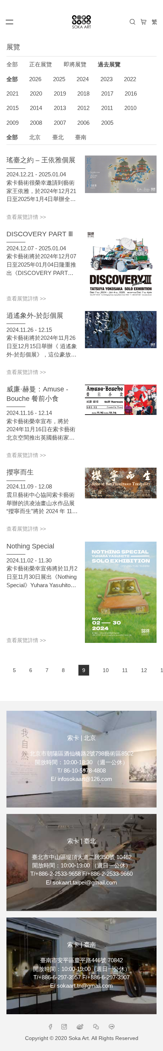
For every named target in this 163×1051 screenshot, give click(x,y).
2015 (12, 108)
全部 (12, 64)
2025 (59, 79)
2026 (35, 79)
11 (125, 670)
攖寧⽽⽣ (20, 472)
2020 (36, 94)
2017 (107, 94)
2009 (12, 123)
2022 (130, 79)
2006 (83, 123)
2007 (60, 123)
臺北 (58, 137)
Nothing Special (30, 546)
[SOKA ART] (81, 21)
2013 (60, 108)
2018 (83, 94)
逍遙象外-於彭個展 (34, 315)
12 (144, 670)
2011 (107, 108)
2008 (36, 123)
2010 (130, 108)
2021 (12, 94)
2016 (131, 94)
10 (106, 670)
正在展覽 (40, 64)
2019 (60, 94)
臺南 (80, 137)
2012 (83, 108)
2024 (83, 79)
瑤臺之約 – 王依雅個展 (40, 160)
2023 (106, 79)
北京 (35, 137)
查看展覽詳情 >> (26, 217)
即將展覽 (75, 64)
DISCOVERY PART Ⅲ (39, 234)
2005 (107, 123)
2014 (36, 108)
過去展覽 (109, 64)
